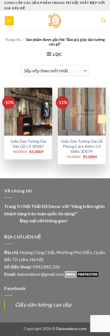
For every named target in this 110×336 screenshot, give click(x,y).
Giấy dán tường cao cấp (43, 304)
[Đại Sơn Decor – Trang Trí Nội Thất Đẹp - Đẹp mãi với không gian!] (55, 21)
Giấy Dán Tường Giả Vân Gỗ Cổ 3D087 (28, 144)
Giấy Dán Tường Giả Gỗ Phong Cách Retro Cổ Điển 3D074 (82, 146)
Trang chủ (13, 39)
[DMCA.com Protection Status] (82, 274)
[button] (9, 20)
